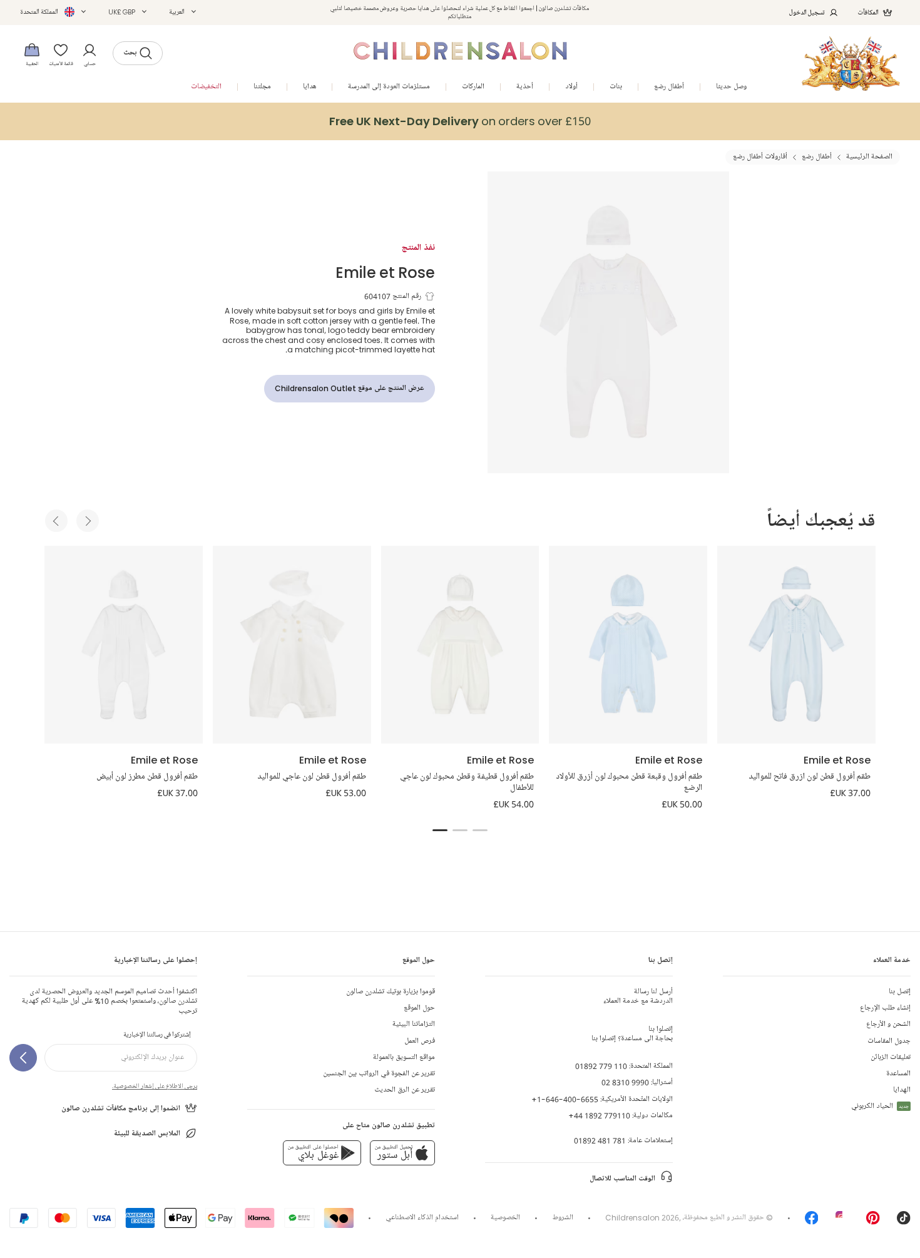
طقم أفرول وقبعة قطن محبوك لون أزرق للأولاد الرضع (629, 782)
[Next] (87, 520)
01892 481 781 (600, 1140)
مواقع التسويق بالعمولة (404, 1057)
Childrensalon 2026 (642, 1217)
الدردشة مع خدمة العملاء (638, 996)
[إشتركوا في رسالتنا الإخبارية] (23, 1057)
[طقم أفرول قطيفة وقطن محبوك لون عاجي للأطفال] (460, 645)
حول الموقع (419, 1008)
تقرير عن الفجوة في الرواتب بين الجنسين (379, 1073)
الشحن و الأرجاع (888, 1024)
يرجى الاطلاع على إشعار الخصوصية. (154, 1086)
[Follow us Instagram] (842, 1222)
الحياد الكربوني (880, 1106)
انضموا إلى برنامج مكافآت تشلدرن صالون (120, 1108)
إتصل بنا (900, 991)
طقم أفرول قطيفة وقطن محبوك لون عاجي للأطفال (467, 782)
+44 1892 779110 (599, 1115)
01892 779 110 (601, 1066)
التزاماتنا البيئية (413, 1024)
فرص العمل (419, 1041)
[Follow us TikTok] (904, 1222)
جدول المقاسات (889, 1041)
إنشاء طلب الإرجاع (885, 1008)
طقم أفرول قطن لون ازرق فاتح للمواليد (810, 776)
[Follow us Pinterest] (873, 1222)
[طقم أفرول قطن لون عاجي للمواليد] (292, 645)
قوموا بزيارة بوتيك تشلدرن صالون (390, 991)
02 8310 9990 (625, 1082)
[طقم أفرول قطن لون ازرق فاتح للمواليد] (796, 645)
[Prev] (56, 520)
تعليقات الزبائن (891, 1057)
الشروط (563, 1217)
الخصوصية (505, 1217)
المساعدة (898, 1073)
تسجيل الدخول (807, 12)
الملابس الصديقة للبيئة (147, 1133)
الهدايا (902, 1090)
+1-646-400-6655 (564, 1099)
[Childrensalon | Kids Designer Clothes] (851, 63)
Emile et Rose (385, 272)
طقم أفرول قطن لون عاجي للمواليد (311, 776)
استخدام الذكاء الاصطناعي (422, 1217)
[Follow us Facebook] (812, 1222)
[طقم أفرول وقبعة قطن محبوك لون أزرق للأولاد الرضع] (628, 645)
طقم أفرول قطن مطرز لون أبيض (147, 776)
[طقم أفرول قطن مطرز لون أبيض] (123, 645)
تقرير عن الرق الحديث (404, 1090)
